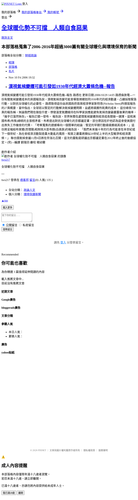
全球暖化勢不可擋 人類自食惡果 (44, 28)
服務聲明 (103, 450)
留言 (32, 179)
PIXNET (42, 450)
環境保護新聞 (32, 194)
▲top (4, 200)
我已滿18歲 (9, 493)
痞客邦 (24, 179)
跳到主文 (7, 37)
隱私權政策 (89, 450)
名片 (11, 71)
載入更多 (7, 207)
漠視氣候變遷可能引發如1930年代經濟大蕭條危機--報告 (62, 86)
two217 (5, 159)
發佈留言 (7, 229)
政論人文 (29, 190)
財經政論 (31, 55)
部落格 (13, 66)
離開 (20, 493)
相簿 (11, 62)
